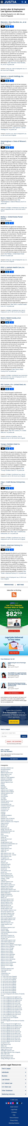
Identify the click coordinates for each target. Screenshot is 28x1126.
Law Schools (6, 1079)
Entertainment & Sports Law (7, 831)
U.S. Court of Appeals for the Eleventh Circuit (11, 998)
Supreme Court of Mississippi (8, 954)
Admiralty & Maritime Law (7, 768)
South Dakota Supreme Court (8, 941)
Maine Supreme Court (6, 883)
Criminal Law (4, 817)
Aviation (3, 783)
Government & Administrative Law (9, 843)
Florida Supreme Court (6, 839)
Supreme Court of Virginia (7, 965)
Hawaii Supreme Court (6, 848)
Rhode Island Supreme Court (8, 937)
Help (14, 1115)
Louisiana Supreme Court (7, 881)
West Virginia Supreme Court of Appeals (10, 1052)
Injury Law (3, 861)
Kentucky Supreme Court (7, 875)
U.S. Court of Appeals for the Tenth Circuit (11, 1012)
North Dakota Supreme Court (8, 919)
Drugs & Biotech (5, 823)
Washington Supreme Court (7, 1050)
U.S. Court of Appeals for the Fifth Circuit (10, 1001)
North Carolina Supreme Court (8, 918)
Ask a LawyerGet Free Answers (6, 750)
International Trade (5, 867)
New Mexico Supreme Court (7, 913)
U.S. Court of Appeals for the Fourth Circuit (11, 1005)
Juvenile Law (4, 872)
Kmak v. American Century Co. (12, 545)
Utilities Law (4, 1046)
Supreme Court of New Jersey (8, 959)
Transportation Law (5, 973)
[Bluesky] (17, 1103)
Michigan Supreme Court (7, 896)
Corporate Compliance (6, 815)
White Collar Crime (5, 1054)
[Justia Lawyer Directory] (21, 1103)
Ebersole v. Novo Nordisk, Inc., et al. (14, 22)
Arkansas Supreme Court (7, 782)
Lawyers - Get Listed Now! (14, 741)
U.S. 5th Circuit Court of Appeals (8, 986)
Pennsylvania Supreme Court (8, 927)
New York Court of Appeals (7, 915)
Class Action (4, 799)
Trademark (3, 971)
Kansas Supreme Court (6, 873)
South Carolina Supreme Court (8, 940)
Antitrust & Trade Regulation (8, 777)
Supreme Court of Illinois (7, 951)
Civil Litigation (4, 794)
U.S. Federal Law (7, 1083)
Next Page (20, 585)
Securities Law (4, 938)
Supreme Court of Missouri (7, 956)
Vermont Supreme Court (7, 1047)
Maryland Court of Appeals (7, 886)
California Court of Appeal (7, 790)
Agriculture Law (4, 771)
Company (14, 1112)
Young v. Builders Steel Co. (10, 444)
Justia (16, 1099)
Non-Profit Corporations (7, 916)
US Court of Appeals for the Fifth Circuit (10, 1028)
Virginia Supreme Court (6, 1049)
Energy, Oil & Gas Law (6, 829)
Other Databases (7, 1090)
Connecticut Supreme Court (7, 806)
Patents (2, 926)
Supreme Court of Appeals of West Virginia (11, 945)
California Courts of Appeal (7, 791)
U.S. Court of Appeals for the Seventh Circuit (11, 1009)
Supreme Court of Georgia (7, 948)
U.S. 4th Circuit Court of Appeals (8, 984)
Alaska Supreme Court (6, 774)
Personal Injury (4, 929)
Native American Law (6, 905)
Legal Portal (14, 1109)
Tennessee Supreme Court (7, 968)
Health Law (3, 851)
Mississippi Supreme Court (7, 900)
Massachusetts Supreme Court (8, 889)
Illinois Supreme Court (6, 856)
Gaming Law (4, 840)
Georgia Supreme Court (6, 842)
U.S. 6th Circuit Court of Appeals (8, 987)
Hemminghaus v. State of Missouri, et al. (13, 142)
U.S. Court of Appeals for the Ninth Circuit (11, 1006)
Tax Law (3, 967)
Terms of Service (14, 1117)
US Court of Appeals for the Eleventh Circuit (11, 1025)
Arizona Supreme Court (6, 780)
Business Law (4, 788)
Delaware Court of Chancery (7, 818)
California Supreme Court (7, 793)
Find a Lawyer (5, 729)
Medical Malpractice (5, 892)
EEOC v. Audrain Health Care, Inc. (13, 267)
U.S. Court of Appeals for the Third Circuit (11, 1014)
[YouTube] (8, 1103)
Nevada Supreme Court (6, 908)
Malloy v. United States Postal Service (12, 218)
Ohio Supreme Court (6, 921)
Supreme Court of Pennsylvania (8, 962)
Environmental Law (5, 832)
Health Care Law (5, 850)
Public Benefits (4, 933)
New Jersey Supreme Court (7, 911)
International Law (5, 866)
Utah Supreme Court (6, 1044)
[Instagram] (13, 1103)
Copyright (3, 813)
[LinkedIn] (6, 1103)
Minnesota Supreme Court (7, 899)
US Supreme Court (5, 1042)
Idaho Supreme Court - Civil (7, 853)
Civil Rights (8, 207)
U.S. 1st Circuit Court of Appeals (8, 979)
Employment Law (5, 828)
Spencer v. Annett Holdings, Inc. (12, 76)
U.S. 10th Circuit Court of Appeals (9, 976)
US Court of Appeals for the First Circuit (10, 1030)
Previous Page (8, 585)
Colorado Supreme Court (7, 801)
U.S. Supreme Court (5, 1019)
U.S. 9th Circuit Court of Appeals (8, 992)
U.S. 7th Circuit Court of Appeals (8, 989)
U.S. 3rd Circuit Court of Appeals (8, 982)
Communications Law (6, 804)
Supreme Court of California (7, 946)
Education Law (4, 824)
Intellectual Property (5, 864)
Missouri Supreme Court (6, 902)
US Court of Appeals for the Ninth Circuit (10, 1033)
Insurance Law (9, 133)
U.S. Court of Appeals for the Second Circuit (11, 1008)
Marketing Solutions (8, 1094)
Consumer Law (4, 810)
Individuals (5, 1072)
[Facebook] (11, 1103)
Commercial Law (5, 802)
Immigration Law (5, 858)
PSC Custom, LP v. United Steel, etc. (13, 384)
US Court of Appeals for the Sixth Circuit (10, 1038)
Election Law (4, 826)
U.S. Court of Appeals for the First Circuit (10, 1003)
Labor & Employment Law (18, 68)
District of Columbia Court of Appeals (10, 821)
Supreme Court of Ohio (6, 960)
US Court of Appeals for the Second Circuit (11, 1035)
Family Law (8, 68)
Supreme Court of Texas (7, 963)
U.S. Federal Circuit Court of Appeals (9, 1017)
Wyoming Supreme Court (7, 1057)
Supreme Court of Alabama (7, 943)
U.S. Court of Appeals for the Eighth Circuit (11, 997)
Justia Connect (14, 1106)
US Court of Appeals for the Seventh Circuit (11, 1036)
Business (4, 1076)
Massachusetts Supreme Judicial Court (10, 891)
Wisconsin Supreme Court (7, 1055)
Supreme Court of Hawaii (7, 949)
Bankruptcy (3, 787)
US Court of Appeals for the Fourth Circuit (11, 1031)
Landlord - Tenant (5, 878)
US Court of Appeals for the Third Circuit (10, 1041)
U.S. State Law (6, 1087)
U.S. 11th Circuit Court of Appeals (9, 978)
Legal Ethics (3, 880)
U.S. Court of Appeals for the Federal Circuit (11, 1000)
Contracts (3, 812)
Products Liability (5, 930)
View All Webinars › (14, 693)
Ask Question (14, 759)
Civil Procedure (4, 796)
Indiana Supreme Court (6, 859)
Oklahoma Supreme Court (7, 922)
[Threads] (15, 1103)
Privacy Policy (14, 1120)
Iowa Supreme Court (6, 870)
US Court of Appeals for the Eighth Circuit (11, 1024)
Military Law (4, 897)
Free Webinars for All (7, 659)
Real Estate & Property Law (7, 935)
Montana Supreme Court (7, 903)
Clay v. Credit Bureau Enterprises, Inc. (13, 483)
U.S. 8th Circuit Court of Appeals (8, 135)
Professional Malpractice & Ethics (9, 932)
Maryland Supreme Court (7, 888)
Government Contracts (6, 845)
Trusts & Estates (5, 975)
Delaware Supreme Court (7, 820)
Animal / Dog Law (5, 776)
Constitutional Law (16, 207)
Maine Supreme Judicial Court (8, 885)
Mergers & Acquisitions (6, 894)
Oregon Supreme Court (6, 924)
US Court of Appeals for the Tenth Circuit (11, 1039)
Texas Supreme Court (6, 970)
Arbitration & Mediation (11, 436)
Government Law (5, 847)
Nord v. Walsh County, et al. (11, 318)
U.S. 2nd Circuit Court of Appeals (8, 981)
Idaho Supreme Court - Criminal (8, 855)
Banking (3, 785)
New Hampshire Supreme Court (8, 910)
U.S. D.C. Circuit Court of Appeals (9, 1016)
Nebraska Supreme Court (7, 907)
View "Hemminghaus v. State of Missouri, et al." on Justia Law (13, 201)
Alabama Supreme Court (7, 772)
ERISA (2, 834)
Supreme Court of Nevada (7, 957)
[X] (19, 1103)
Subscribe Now (14, 722)
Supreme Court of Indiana (7, 952)
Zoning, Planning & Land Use (8, 1058)
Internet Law (4, 869)
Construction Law (5, 809)
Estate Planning (4, 836)
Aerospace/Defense (5, 769)
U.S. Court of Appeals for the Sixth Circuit (10, 1011)
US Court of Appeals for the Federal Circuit (11, 1027)
